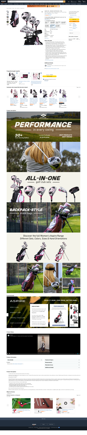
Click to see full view (26, 45)
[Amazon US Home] (34, 425)
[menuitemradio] (77, 353)
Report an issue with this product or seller (52, 68)
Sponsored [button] (8, 396)
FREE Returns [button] (47, 19)
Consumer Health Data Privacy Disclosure (44, 427)
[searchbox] (36, 1)
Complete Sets (22, 8)
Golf (15, 8)
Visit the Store (72, 326)
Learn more (49, 66)
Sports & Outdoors (9, 8)
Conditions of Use (30, 427)
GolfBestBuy (74, 24)
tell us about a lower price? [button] (17, 363)
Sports (13, 8)
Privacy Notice (36, 427)
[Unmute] (79, 353)
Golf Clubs (18, 8)
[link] (24, 76)
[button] (2, 4)
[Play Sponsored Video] (21, 403)
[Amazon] (4, 1)
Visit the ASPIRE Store (48, 14)
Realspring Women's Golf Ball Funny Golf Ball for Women (67, 410)
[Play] (7, 353)
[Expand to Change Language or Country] (46, 424)
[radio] (8, 12)
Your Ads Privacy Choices (54, 427)
